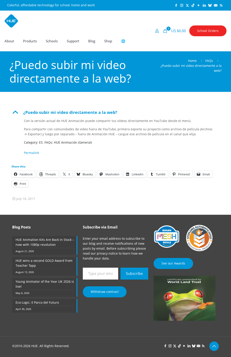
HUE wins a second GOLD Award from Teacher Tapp (44, 263)
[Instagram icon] (181, 5)
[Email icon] (215, 5)
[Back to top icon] (214, 346)
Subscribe (134, 273)
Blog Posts (21, 227)
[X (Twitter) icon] (187, 5)
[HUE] (11, 21)
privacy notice (107, 253)
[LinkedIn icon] (204, 5)
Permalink (31, 153)
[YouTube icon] (198, 5)
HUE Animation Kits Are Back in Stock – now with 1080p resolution (45, 242)
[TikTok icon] (193, 5)
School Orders (208, 31)
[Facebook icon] (176, 5)
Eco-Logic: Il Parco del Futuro (37, 302)
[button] (115, 112)
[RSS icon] (221, 5)
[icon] (210, 5)
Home (192, 61)
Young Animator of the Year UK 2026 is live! (45, 284)
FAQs (209, 61)
